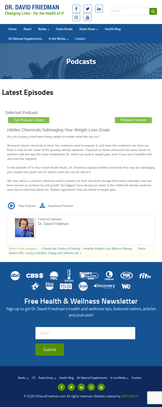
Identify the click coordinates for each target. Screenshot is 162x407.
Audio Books (64, 29)
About (27, 29)
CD (33, 378)
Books (42, 29)
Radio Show (87, 29)
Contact (80, 38)
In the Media (57, 38)
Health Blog (113, 29)
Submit (49, 349)
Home (12, 29)
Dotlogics (130, 396)
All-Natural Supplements (25, 38)
